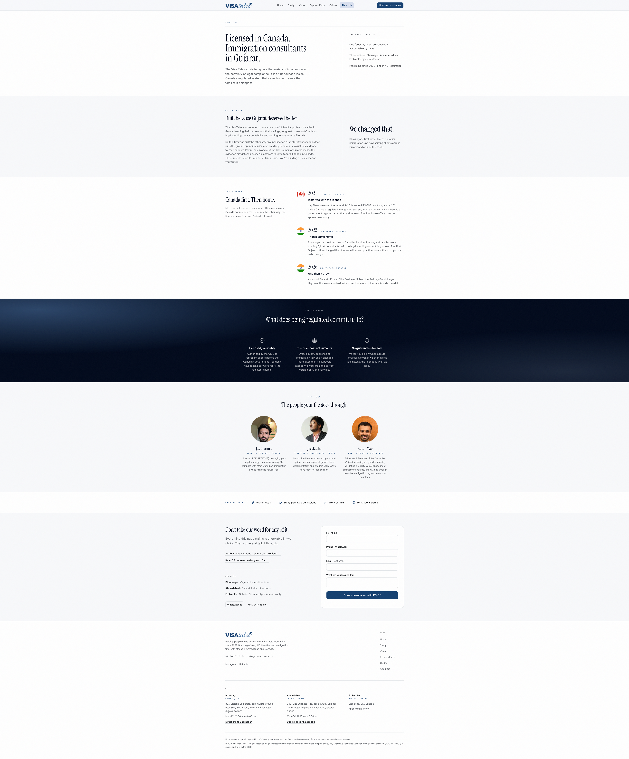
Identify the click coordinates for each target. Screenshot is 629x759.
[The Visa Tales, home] (238, 5)
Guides (333, 5)
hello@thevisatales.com (260, 656)
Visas (302, 5)
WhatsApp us (234, 604)
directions (263, 582)
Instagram (230, 664)
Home (280, 5)
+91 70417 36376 (257, 604)
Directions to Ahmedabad (301, 721)
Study (291, 5)
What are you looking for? (340, 575)
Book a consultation (390, 5)
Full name (331, 533)
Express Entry (317, 5)
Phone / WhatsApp (336, 547)
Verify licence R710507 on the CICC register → (253, 553)
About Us (347, 5)
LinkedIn (243, 664)
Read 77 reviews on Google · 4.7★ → (247, 560)
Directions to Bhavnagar (238, 721)
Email (335, 561)
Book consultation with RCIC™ (362, 595)
